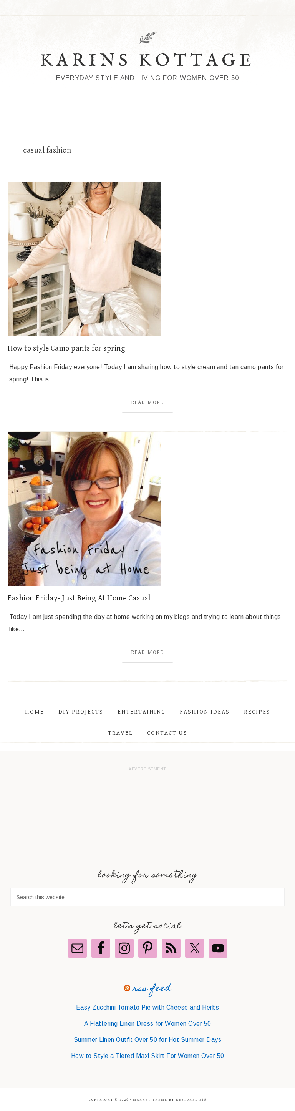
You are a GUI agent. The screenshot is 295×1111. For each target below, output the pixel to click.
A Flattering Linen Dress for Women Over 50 (147, 1023)
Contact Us (167, 733)
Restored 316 (191, 1100)
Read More (147, 402)
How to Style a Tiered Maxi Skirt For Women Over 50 (147, 1056)
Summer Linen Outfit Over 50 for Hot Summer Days (148, 1039)
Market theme (150, 1100)
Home (34, 712)
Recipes (257, 712)
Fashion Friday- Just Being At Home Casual (79, 598)
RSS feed (152, 989)
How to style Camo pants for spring (66, 348)
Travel (120, 733)
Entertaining (142, 712)
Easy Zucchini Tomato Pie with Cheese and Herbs (147, 1007)
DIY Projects (80, 712)
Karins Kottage (147, 61)
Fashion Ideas (205, 712)
